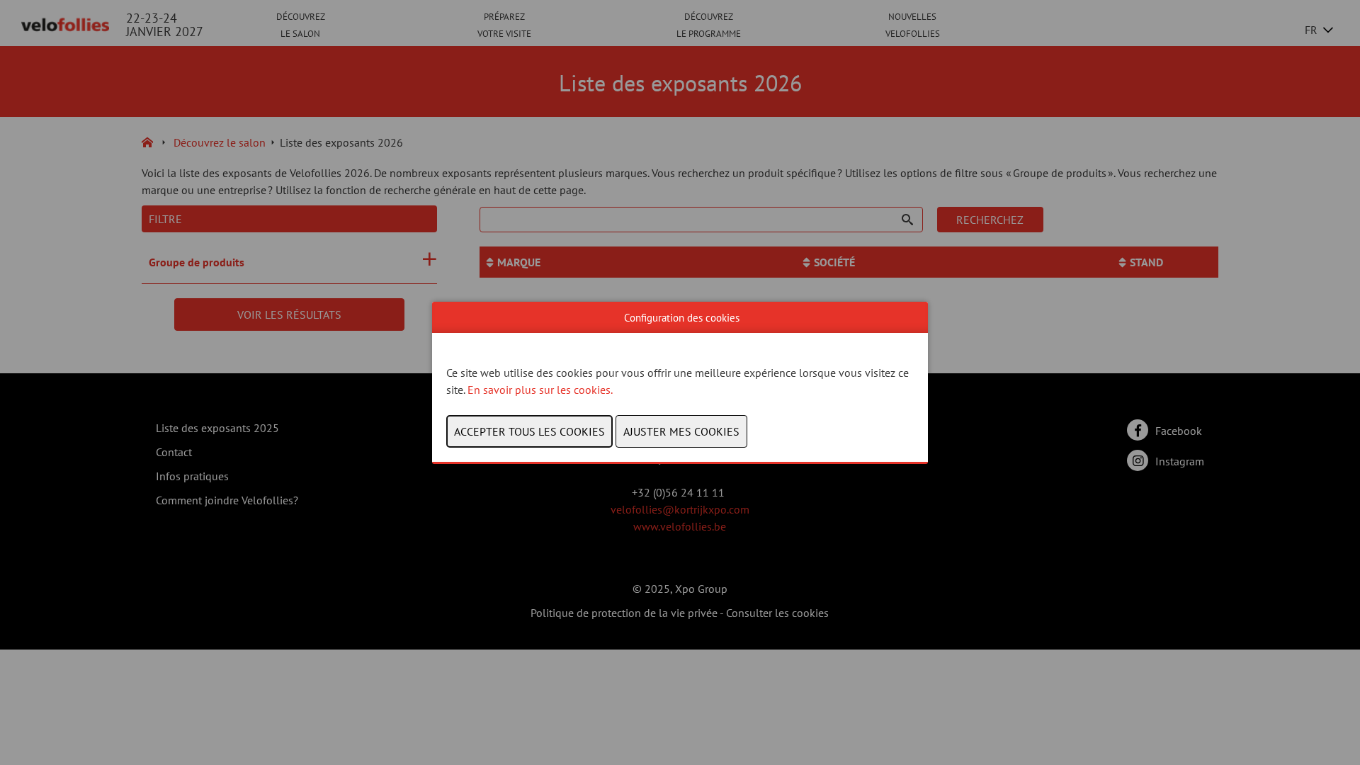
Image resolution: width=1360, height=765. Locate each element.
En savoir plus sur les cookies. (541, 389)
